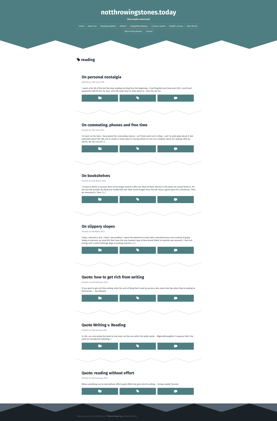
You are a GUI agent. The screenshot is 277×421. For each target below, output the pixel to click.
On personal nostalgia (101, 77)
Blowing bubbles (108, 26)
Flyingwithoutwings (138, 26)
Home (81, 26)
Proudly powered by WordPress (91, 416)
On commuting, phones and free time (114, 125)
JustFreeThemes (129, 416)
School (149, 31)
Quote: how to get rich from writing (113, 277)
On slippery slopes (98, 226)
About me (92, 26)
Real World (192, 26)
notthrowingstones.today (138, 12)
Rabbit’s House (176, 26)
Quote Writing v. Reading (104, 325)
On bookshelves (96, 175)
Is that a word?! (158, 26)
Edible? (123, 26)
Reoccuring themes (133, 31)
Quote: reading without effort (108, 373)
